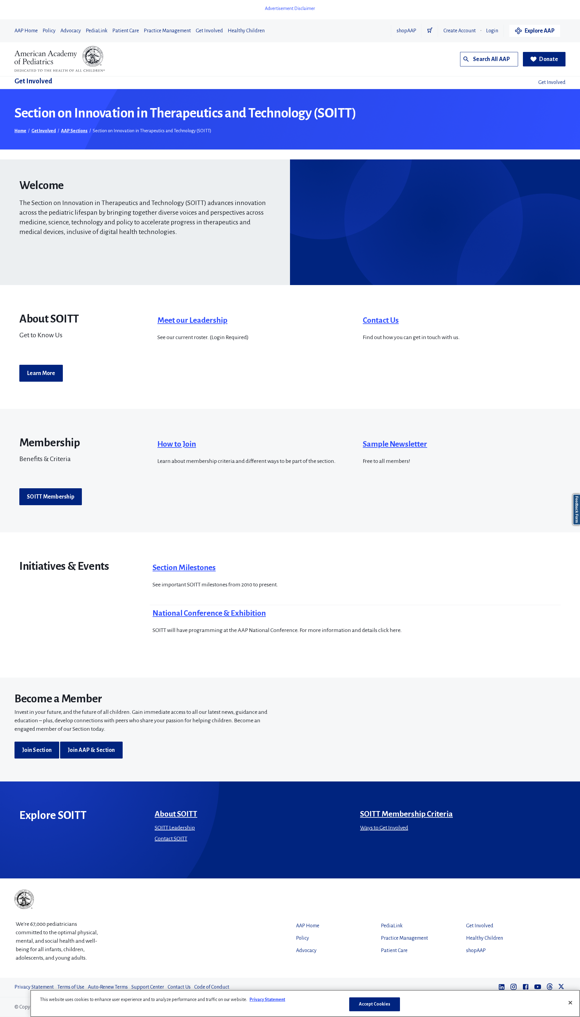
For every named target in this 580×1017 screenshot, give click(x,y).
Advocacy (70, 31)
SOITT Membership (50, 497)
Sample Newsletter (395, 444)
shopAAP (406, 31)
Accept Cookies (374, 1004)
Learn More (41, 373)
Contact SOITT (171, 839)
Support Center (147, 987)
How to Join (176, 444)
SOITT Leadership (175, 828)
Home (20, 130)
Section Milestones (184, 567)
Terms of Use (70, 987)
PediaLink (97, 31)
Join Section (37, 750)
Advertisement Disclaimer (290, 8)
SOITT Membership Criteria (406, 814)
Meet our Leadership (192, 320)
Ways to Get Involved (384, 828)
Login (492, 31)
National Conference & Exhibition (209, 613)
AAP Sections (74, 130)
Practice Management (167, 31)
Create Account (459, 31)
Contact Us (381, 320)
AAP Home (26, 31)
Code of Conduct (211, 987)
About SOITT (176, 814)
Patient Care (125, 31)
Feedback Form (577, 509)
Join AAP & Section (91, 750)
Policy (49, 31)
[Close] (570, 1002)
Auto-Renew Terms (108, 987)
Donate (548, 59)
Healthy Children (246, 31)
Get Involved (209, 31)
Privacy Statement (34, 987)
